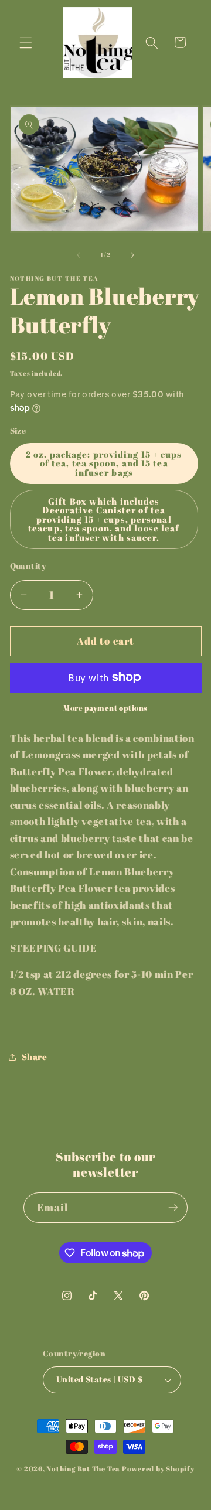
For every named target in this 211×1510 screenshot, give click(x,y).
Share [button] (34, 1056)
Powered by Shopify (158, 1469)
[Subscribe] (173, 1207)
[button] (26, 42)
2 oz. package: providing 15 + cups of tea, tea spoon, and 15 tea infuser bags (104, 463)
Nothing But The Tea (83, 1469)
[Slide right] (132, 255)
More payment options (105, 708)
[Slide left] (78, 255)
